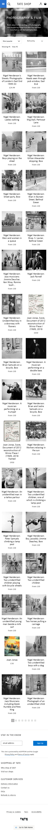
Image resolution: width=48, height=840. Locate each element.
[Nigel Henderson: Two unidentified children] (36, 564)
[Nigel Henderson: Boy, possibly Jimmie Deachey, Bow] (36, 522)
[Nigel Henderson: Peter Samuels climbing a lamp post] (12, 522)
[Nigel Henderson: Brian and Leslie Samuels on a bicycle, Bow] (36, 390)
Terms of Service (24, 754)
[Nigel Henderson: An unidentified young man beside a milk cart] (12, 605)
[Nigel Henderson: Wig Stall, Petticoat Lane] (36, 103)
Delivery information (9, 784)
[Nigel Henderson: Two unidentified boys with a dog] (36, 646)
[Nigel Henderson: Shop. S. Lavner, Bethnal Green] (36, 222)
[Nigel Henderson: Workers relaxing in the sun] (36, 431)
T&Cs (26, 812)
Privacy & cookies (14, 812)
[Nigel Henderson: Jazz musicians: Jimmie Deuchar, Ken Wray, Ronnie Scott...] (12, 260)
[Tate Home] (24, 819)
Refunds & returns (8, 795)
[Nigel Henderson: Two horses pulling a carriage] (36, 605)
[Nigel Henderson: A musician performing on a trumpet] (12, 390)
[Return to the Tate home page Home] (24, 4)
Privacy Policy (9, 754)
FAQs (3, 791)
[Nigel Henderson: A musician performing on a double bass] (36, 348)
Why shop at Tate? (8, 768)
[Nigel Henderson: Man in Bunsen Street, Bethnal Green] (36, 180)
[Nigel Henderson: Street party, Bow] (12, 180)
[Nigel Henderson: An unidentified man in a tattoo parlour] (12, 478)
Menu (3, 3)
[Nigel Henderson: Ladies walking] (12, 103)
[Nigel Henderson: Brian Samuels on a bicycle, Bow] (12, 348)
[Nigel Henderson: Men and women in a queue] (12, 222)
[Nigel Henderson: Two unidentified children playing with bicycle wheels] (12, 564)
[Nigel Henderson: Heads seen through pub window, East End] (36, 62)
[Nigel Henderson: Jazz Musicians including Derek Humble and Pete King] (12, 685)
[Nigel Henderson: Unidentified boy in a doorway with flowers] (12, 304)
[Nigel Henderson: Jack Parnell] (36, 260)
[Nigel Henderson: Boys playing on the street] (12, 142)
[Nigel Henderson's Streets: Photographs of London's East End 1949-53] (12, 62)
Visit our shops (7, 771)
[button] (8, 4)
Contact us (5, 788)
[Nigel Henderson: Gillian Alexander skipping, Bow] (36, 142)
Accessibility (36, 812)
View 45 (15, 47)
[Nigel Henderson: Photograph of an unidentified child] (36, 685)
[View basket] (45, 4)
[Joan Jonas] (12, 646)
